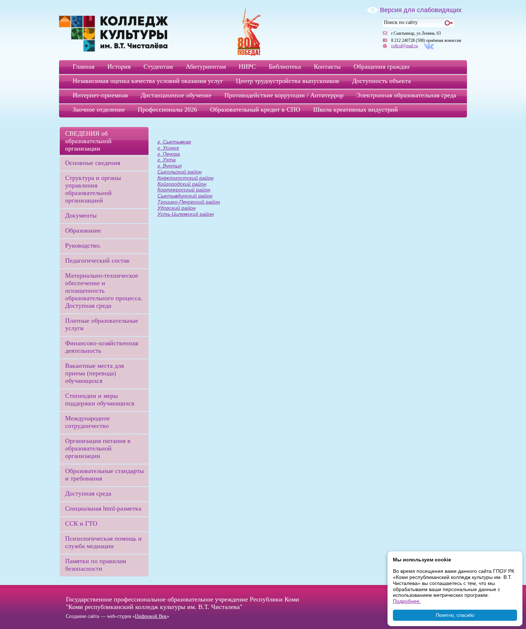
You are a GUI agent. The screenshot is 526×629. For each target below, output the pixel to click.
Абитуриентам (206, 66)
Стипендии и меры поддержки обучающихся (99, 399)
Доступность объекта (381, 80)
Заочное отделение (99, 109)
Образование (83, 230)
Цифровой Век (151, 616)
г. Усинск (168, 148)
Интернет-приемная (100, 95)
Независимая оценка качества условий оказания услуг (148, 80)
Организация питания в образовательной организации (98, 448)
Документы (81, 215)
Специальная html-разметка (103, 508)
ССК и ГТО (81, 523)
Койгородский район (181, 184)
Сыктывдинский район (185, 196)
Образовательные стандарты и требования (104, 474)
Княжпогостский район (185, 178)
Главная (83, 66)
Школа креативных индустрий (355, 109)
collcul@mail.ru (404, 45)
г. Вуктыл (169, 166)
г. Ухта (166, 159)
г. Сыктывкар (174, 142)
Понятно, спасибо (455, 615)
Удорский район (176, 208)
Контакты (327, 66)
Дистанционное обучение (176, 95)
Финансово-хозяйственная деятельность (101, 347)
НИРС (247, 66)
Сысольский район (179, 172)
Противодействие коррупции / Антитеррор (284, 95)
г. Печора (168, 154)
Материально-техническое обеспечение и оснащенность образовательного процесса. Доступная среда (103, 290)
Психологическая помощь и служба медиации (103, 542)
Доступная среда (88, 493)
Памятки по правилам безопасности (95, 564)
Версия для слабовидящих (421, 10)
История (119, 66)
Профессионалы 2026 (167, 109)
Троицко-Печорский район (188, 202)
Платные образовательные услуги (101, 324)
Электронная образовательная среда (406, 95)
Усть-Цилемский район (185, 214)
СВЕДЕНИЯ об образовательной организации (88, 141)
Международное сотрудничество (87, 422)
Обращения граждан (382, 66)
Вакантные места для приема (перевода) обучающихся (94, 373)
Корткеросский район (183, 189)
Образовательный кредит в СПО (255, 109)
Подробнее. (407, 601)
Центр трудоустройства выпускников (287, 80)
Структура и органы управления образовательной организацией (93, 189)
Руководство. (83, 245)
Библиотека (285, 66)
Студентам (158, 66)
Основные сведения (92, 162)
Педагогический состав (97, 260)
